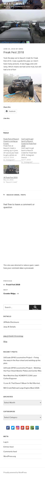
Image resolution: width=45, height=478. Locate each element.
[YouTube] (22, 428)
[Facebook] (8, 428)
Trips (23, 195)
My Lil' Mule (13, 3)
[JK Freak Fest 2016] (11, 169)
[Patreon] (27, 428)
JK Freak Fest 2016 (10, 177)
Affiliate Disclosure (11, 322)
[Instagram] (18, 428)
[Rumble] (32, 428)
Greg (21, 49)
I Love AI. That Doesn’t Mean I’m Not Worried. (21, 383)
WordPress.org (9, 456)
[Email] (37, 428)
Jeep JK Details (9, 327)
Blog (5, 341)
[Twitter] (13, 428)
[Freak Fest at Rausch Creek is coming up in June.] (12, 148)
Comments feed (10, 452)
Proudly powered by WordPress (15, 472)
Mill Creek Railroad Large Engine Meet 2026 (21, 388)
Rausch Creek (13, 195)
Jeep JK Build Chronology (13, 336)
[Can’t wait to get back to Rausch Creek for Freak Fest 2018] (30, 149)
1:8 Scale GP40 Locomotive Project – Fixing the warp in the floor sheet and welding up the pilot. (21, 360)
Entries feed (8, 447)
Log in (5, 442)
